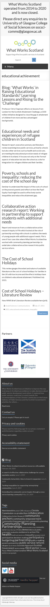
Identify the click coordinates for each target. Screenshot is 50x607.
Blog (7, 459)
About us (7, 383)
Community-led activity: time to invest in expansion (21, 479)
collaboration (36, 513)
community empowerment (27, 518)
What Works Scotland (25, 50)
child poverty (27, 511)
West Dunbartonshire (16, 550)
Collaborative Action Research (13, 516)
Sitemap (11, 602)
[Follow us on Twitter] (5, 570)
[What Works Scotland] (25, 40)
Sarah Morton (13, 545)
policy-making (37, 540)
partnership (22, 540)
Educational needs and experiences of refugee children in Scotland (21, 135)
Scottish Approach (25, 545)
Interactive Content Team (10, 600)
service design (20, 548)
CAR (21, 511)
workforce (5, 553)
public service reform (31, 542)
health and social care (18, 535)
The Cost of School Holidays (17, 260)
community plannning (28, 527)
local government (39, 535)
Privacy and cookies (9, 435)
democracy (27, 529)
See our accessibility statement (14, 448)
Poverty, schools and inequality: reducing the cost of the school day (22, 177)
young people (12, 553)
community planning (39, 521)
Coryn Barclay (11, 530)
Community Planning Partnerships (18, 525)
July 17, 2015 (40, 306)
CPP (17, 530)
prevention (14, 543)
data (20, 530)
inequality (33, 309)
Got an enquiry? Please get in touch (15, 417)
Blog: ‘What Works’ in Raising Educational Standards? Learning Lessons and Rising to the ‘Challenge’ (22, 95)
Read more (43, 313)
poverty (5, 543)
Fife (37, 532)
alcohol (17, 511)
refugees (5, 546)
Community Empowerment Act (15, 521)
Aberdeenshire (8, 510)
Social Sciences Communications (17, 306)
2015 (7, 309)
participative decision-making (15, 537)
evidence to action (27, 532)
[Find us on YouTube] (11, 570)
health (6, 534)
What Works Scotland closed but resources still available (23, 466)
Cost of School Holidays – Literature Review (23, 293)
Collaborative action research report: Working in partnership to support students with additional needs (23, 214)
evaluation (15, 532)
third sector (32, 547)
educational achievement (19, 309)
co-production (20, 513)
